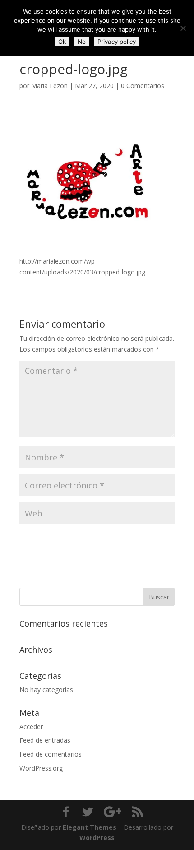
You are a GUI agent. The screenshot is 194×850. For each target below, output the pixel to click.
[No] (182, 28)
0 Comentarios (142, 85)
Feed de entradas (44, 740)
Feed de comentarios (50, 754)
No (82, 41)
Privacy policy (116, 41)
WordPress (97, 837)
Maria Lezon (49, 85)
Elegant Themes (89, 827)
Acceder (31, 726)
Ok (62, 41)
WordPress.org (41, 768)
